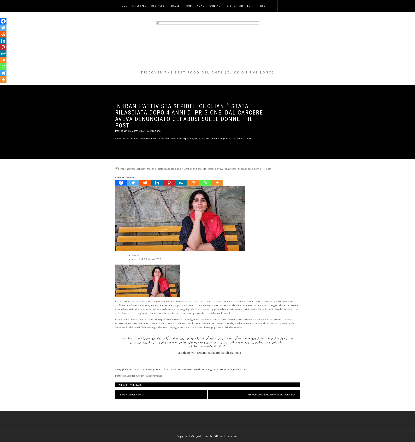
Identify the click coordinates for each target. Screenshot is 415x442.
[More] (217, 183)
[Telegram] (3, 73)
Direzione (155, 130)
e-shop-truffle (238, 5)
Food (188, 5)
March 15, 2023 (230, 353)
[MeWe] (181, 183)
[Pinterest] (169, 183)
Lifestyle (139, 5)
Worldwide (136, 384)
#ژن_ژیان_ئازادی (140, 342)
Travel (175, 5)
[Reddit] (145, 183)
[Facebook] (121, 183)
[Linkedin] (157, 183)
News (201, 5)
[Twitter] (133, 183)
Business (158, 5)
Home (124, 5)
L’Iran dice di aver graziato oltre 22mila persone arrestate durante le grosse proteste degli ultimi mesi (190, 369)
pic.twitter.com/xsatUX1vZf (207, 346)
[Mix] (193, 183)
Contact (215, 5)
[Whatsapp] (205, 183)
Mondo (136, 255)
